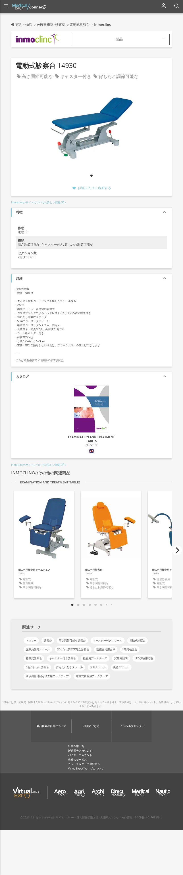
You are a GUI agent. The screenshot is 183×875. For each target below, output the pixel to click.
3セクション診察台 (37, 667)
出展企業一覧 (76, 746)
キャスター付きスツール (107, 640)
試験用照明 (121, 658)
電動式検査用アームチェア (92, 676)
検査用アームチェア (95, 658)
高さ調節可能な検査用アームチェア (47, 676)
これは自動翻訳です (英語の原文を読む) (40, 360)
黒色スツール (121, 667)
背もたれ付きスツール (69, 667)
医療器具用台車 (105, 649)
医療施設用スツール (38, 649)
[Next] (177, 550)
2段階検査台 (129, 649)
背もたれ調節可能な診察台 (73, 649)
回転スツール (98, 667)
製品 (119, 39)
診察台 (48, 640)
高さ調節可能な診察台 (72, 640)
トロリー (31, 640)
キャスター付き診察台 (62, 658)
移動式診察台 (34, 658)
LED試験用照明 (144, 658)
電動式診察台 (137, 640)
